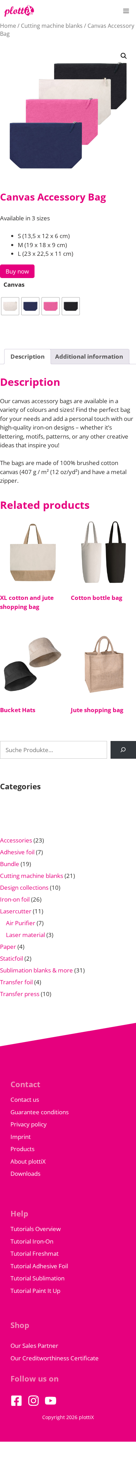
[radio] (10, 306)
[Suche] (123, 750)
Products (22, 1149)
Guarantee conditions (39, 1112)
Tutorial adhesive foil (39, 1266)
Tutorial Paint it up (35, 1291)
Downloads (25, 1174)
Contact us (24, 1099)
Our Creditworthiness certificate (54, 1358)
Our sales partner (34, 1346)
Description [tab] (27, 356)
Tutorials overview (35, 1229)
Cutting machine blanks (52, 26)
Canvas (13, 284)
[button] (124, 56)
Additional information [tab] (89, 356)
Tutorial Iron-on (31, 1241)
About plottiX (28, 1161)
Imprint (20, 1137)
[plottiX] (19, 11)
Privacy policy (28, 1124)
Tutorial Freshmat (34, 1253)
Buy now (17, 271)
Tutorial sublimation (37, 1278)
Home (8, 26)
